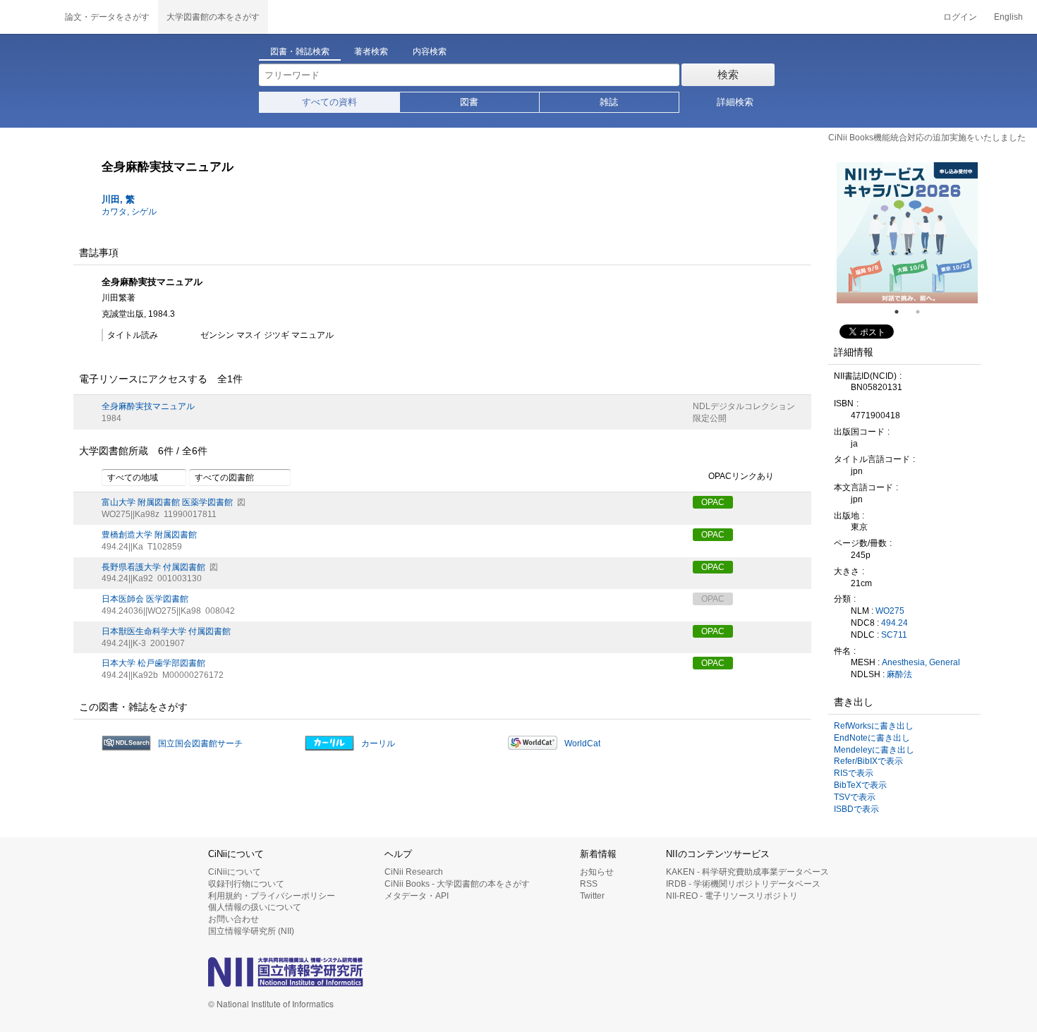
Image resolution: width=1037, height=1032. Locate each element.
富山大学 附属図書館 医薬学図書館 (167, 502)
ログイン (960, 17)
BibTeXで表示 (860, 785)
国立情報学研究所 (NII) (251, 931)
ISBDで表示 (856, 809)
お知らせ (597, 872)
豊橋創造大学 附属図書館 (149, 535)
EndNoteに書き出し (872, 738)
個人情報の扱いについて (254, 907)
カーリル (378, 743)
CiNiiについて (234, 872)
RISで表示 (853, 773)
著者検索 (371, 51)
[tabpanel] (907, 232)
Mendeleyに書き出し (874, 750)
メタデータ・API (416, 896)
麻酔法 (899, 674)
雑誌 (609, 102)
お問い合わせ (233, 919)
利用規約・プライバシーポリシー (271, 896)
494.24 (894, 623)
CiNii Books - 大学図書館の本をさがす (457, 884)
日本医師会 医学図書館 (145, 599)
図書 (469, 102)
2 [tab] (923, 312)
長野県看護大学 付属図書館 (153, 567)
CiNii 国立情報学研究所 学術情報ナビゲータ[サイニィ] (28, 17)
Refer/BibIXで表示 (868, 761)
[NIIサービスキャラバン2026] (907, 232)
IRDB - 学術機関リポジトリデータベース (743, 884)
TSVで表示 (854, 797)
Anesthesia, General (921, 662)
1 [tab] (902, 312)
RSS (589, 884)
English (1008, 17)
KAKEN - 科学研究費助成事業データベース (747, 872)
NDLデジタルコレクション (744, 406)
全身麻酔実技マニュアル (148, 406)
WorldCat (582, 743)
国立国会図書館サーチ (200, 743)
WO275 (889, 611)
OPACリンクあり (741, 477)
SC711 (894, 635)
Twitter (592, 896)
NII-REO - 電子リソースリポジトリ (732, 896)
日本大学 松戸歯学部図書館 (153, 663)
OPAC (712, 502)
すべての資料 (329, 102)
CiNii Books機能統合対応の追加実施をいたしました (927, 137)
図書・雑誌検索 (299, 51)
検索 (728, 74)
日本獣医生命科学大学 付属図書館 (166, 631)
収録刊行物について (246, 884)
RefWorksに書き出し (874, 726)
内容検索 (430, 51)
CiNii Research (413, 872)
